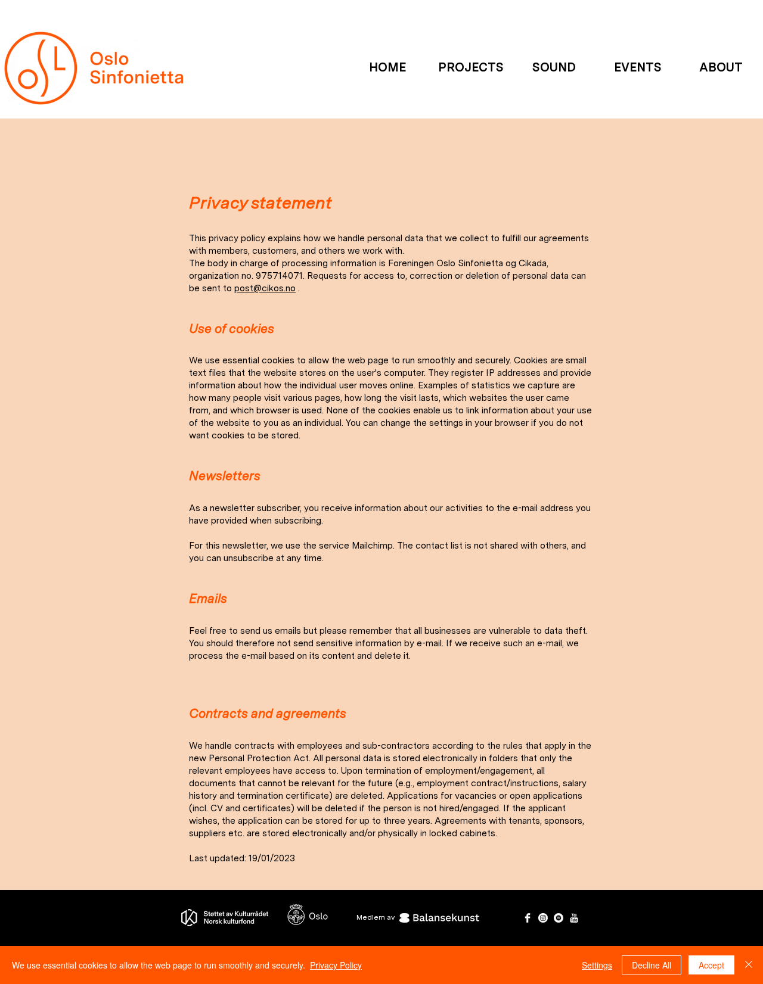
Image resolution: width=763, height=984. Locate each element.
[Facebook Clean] (527, 918)
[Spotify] (558, 918)
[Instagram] (543, 918)
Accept (711, 965)
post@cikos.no (265, 288)
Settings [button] (597, 965)
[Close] (749, 964)
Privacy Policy (336, 965)
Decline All (651, 965)
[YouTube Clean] (574, 918)
